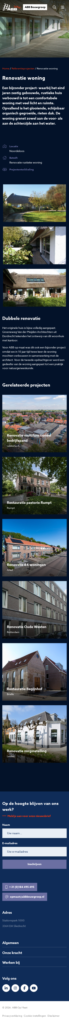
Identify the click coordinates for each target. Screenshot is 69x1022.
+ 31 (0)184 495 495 (21, 887)
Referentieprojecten (23, 68)
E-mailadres (9, 843)
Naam (6, 825)
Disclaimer (54, 1015)
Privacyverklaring (12, 1015)
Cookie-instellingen (35, 1015)
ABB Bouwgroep (35, 7)
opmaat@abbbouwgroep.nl (27, 897)
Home (5, 68)
